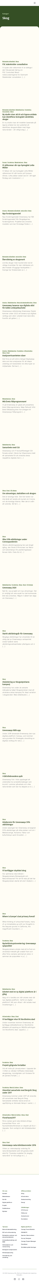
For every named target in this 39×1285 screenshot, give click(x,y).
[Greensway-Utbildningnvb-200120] (19, 606)
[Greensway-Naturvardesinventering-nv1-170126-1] (19, 889)
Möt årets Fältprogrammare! (14, 401)
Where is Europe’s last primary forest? (18, 916)
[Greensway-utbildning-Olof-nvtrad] (19, 795)
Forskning (28, 110)
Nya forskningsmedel (11, 213)
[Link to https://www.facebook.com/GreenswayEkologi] (23, 1279)
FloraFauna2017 (9, 1118)
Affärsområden (26, 1191)
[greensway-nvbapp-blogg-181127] (19, 703)
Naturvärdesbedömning (24, 302)
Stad (8, 353)
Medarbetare (19, 162)
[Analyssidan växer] (19, 326)
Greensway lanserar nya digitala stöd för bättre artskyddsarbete (18, 306)
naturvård (24, 210)
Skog (17, 61)
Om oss (4, 1191)
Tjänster (5, 1227)
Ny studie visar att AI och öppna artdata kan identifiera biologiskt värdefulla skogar (19, 116)
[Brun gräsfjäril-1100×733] (19, 278)
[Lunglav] (19, 186)
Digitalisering (20, 110)
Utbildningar (25, 1207)
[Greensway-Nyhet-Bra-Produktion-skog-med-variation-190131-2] (19, 654)
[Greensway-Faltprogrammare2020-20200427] (19, 374)
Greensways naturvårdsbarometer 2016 (19, 1145)
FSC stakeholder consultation (15, 64)
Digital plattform (26, 1227)
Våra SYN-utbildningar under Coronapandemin (14, 540)
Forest (4, 162)
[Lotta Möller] (19, 138)
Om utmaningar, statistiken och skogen (19, 493)
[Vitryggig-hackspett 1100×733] (19, 232)
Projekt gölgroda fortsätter (14, 1065)
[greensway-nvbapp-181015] (19, 420)
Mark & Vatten (14, 1087)
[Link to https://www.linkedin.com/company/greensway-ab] (15, 1279)
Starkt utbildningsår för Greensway (17, 634)
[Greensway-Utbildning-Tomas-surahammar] (19, 512)
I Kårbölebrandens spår (12, 776)
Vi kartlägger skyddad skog (14, 870)
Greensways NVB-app (11, 730)
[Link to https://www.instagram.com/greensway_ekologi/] (19, 1279)
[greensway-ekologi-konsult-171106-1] (19, 964)
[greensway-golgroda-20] (19, 1038)
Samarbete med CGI (11, 447)
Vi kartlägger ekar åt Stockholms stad (18, 1019)
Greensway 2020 (9, 588)
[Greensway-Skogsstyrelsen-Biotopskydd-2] (19, 843)
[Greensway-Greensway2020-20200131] (19, 466)
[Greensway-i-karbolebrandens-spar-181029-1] (19, 749)
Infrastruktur (28, 351)
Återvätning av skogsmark (13, 259)
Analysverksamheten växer (14, 355)
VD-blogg (13, 490)
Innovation (5, 111)
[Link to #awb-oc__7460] (35, 3)
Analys (4, 210)
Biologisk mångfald (8, 61)
